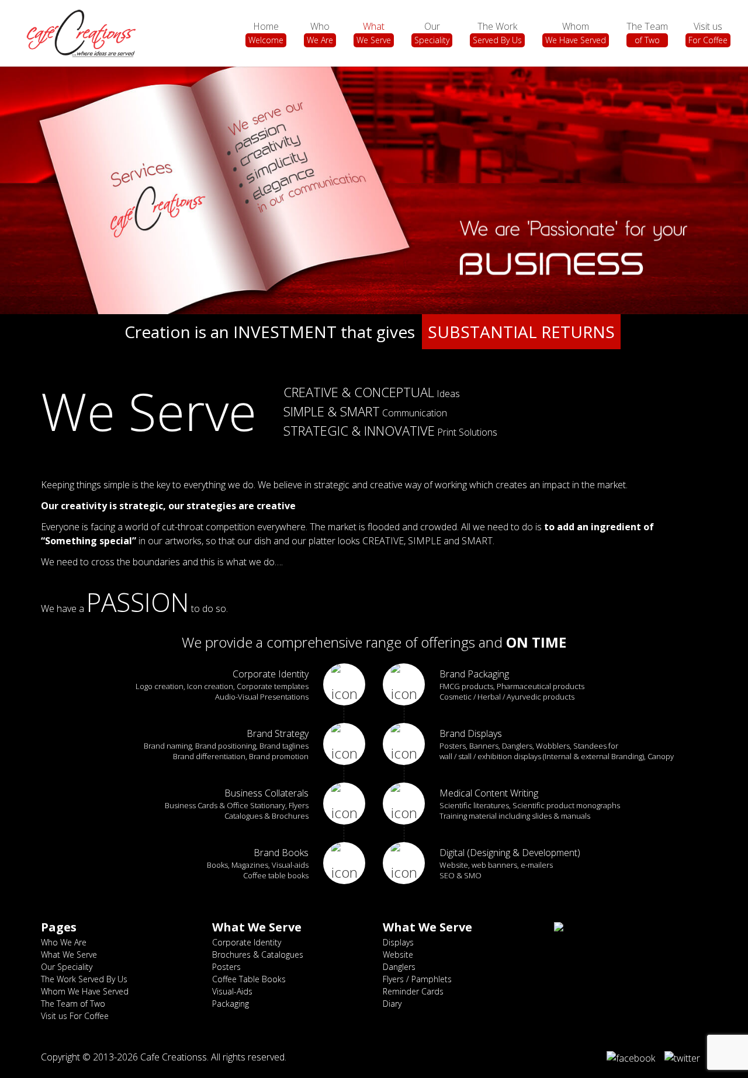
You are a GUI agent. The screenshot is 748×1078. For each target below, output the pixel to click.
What (373, 33)
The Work (497, 33)
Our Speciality (66, 966)
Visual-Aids (232, 991)
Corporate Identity (246, 942)
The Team (647, 33)
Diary (392, 1003)
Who (320, 33)
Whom (575, 33)
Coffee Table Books (249, 979)
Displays (398, 942)
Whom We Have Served (85, 991)
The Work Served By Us (84, 979)
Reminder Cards (413, 991)
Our (431, 33)
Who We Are (63, 942)
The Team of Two (73, 1003)
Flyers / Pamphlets (417, 979)
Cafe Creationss (173, 1057)
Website (398, 954)
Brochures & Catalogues (257, 954)
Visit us (708, 33)
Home (265, 33)
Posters (226, 966)
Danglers (399, 966)
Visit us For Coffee (75, 1015)
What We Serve (69, 954)
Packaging (230, 1003)
